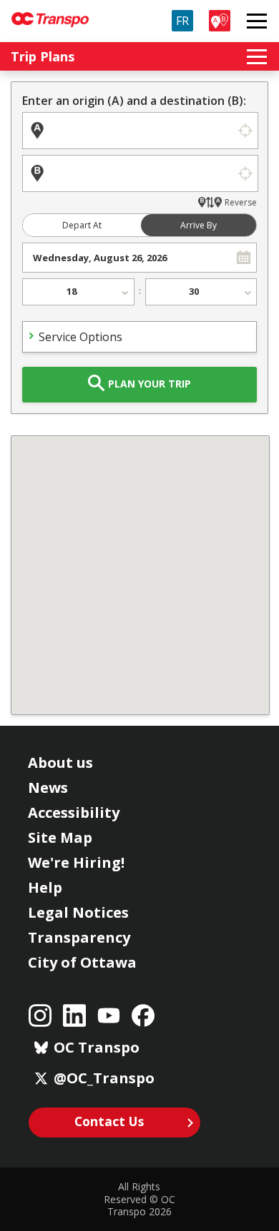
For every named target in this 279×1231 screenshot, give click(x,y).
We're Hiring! (76, 862)
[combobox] (127, 257)
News (48, 787)
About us (60, 762)
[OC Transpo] (50, 13)
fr (182, 21)
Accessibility (73, 812)
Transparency (79, 937)
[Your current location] (245, 130)
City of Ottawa (82, 962)
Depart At (82, 225)
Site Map (60, 837)
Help (45, 887)
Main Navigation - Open (257, 20)
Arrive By (198, 225)
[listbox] (78, 291)
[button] (243, 257)
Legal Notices (78, 912)
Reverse (241, 202)
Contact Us (109, 1121)
